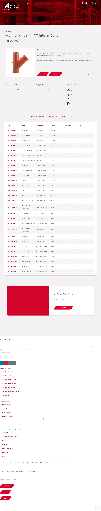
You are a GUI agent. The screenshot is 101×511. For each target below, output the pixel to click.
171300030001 (12, 165)
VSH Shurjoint (6, 395)
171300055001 (12, 213)
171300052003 (12, 207)
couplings (8, 31)
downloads (5, 432)
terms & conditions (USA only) (32, 463)
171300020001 (12, 130)
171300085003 (12, 251)
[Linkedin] (2, 363)
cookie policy (63, 463)
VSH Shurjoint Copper (8, 375)
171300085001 (12, 246)
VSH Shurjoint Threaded (9, 387)
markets (38, 3)
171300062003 (12, 230)
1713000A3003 (12, 271)
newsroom (5, 452)
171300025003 (12, 150)
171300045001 (12, 180)
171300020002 (12, 135)
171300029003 (12, 160)
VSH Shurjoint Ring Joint (9, 383)
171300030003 (12, 175)
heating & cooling (7, 416)
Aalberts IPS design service (10, 436)
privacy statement (50, 463)
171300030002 (12, 170)
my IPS (4, 440)
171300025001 (12, 145)
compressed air (6, 412)
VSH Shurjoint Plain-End (9, 379)
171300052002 (12, 200)
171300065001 (12, 236)
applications (48, 3)
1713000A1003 (12, 261)
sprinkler (4, 408)
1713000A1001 (12, 256)
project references (7, 448)
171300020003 (12, 140)
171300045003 (12, 190)
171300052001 (12, 195)
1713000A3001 (12, 266)
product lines (5, 368)
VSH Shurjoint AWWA (8, 371)
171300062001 (12, 223)
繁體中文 (94, 3)
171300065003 (12, 241)
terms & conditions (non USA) (11, 463)
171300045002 (12, 185)
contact (4, 456)
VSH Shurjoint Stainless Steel (10, 391)
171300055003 (12, 218)
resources (58, 3)
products (30, 3)
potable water (6, 404)
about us (74, 3)
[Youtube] (6, 363)
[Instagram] (10, 363)
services (66, 3)
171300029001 (12, 155)
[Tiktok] (14, 363)
